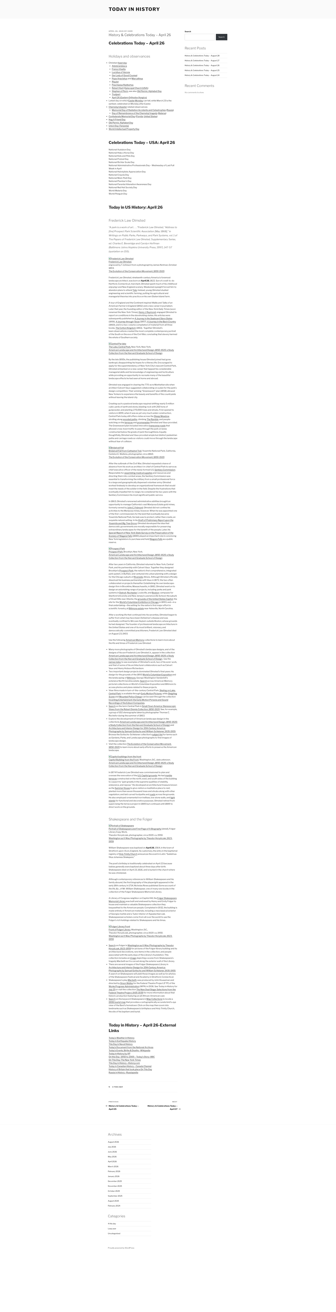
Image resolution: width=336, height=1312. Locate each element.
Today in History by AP (119, 1053)
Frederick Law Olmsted (120, 262)
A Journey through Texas (128, 321)
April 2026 (112, 1161)
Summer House (122, 788)
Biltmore (131, 678)
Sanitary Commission (164, 470)
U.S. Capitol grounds (147, 775)
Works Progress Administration (124, 986)
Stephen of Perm (120, 91)
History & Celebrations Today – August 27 (202, 60)
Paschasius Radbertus (122, 85)
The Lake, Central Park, (120, 347)
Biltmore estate (136, 608)
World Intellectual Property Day (124, 129)
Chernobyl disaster (118, 107)
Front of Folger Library (119, 929)
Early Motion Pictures (151, 693)
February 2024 (114, 1206)
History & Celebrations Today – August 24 (202, 75)
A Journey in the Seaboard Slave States (153, 318)
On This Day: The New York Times (125, 1060)
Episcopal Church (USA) (136, 88)
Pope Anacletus (119, 78)
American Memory (135, 640)
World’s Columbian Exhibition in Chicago (139, 602)
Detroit (122, 592)
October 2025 (114, 1191)
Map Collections (154, 999)
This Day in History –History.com (124, 1063)
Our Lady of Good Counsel (124, 75)
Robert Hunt (118, 88)
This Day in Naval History (121, 1044)
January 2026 (113, 1176)
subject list (157, 734)
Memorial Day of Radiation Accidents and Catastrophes (139, 110)
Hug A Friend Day (117, 119)
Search (143, 681)
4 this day (117, 1087)
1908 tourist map (117, 1002)
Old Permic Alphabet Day (149, 91)
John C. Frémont (135, 507)
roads (152, 794)
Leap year (112, 1228)
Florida (139, 116)
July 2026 (112, 1147)
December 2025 (115, 1181)
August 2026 (113, 1142)
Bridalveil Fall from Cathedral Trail (125, 451)
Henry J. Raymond (147, 312)
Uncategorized (114, 1233)
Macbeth (132, 980)
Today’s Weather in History (121, 1038)
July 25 (112, 989)
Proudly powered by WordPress (121, 1248)
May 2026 (112, 1156)
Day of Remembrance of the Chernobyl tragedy (134, 113)
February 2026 (114, 1171)
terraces (129, 422)
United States (150, 116)
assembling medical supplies (138, 473)
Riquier (115, 81)
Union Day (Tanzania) (119, 126)
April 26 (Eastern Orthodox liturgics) (129, 97)
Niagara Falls (156, 539)
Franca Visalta (119, 69)
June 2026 (112, 1152)
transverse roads (157, 425)
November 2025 (115, 1186)
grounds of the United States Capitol (155, 599)
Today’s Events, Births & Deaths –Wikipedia (129, 1050)
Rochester (132, 592)
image (133, 958)
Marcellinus (137, 78)
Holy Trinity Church (128, 854)
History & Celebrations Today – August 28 (202, 55)
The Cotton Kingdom (126, 328)
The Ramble (152, 419)
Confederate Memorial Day (122, 116)
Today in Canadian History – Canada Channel (130, 1066)
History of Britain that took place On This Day (130, 1069)
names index (115, 662)
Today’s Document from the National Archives (131, 1047)
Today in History (134, 9)
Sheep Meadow (161, 416)
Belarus (162, 113)
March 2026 (113, 1166)
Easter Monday (135, 100)
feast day (122, 63)
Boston (155, 592)
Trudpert (116, 94)
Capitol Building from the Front (124, 759)
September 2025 (115, 1196)
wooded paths (130, 419)
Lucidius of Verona (121, 72)
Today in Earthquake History (122, 1041)
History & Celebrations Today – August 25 (202, 70)
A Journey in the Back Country (161, 321)
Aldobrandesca (119, 66)
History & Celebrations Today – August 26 (202, 65)
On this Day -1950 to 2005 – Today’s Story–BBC (132, 1057)
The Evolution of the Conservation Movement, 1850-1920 (136, 271)
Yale (135, 290)
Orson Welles (126, 983)
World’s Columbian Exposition (157, 674)
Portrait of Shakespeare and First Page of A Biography (135, 829)
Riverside (138, 577)
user (130, 31)
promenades (143, 422)
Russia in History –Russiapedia (123, 1072)
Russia (170, 110)
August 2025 (113, 1201)
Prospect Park (116, 551)
